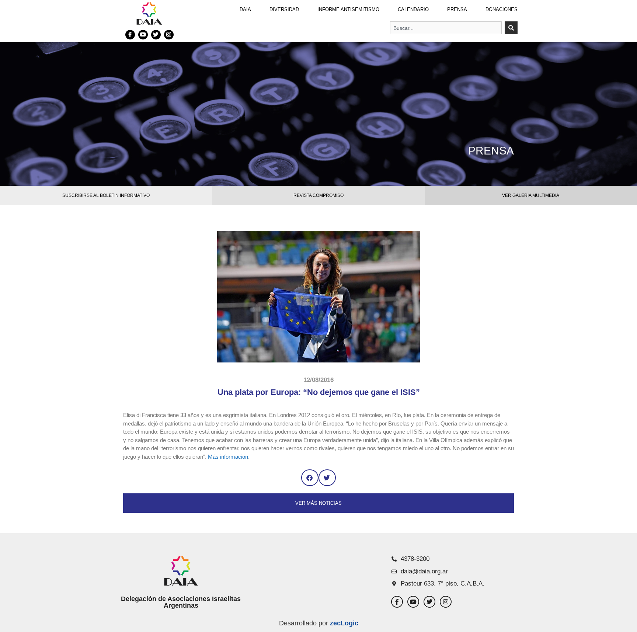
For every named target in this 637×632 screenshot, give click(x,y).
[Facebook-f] (130, 34)
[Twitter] (155, 34)
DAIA (245, 9)
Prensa (457, 9)
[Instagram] (168, 34)
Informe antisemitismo (348, 9)
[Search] (511, 27)
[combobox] (446, 27)
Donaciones (501, 9)
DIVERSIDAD (284, 9)
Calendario (413, 9)
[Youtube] (143, 34)
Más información (228, 457)
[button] (309, 477)
